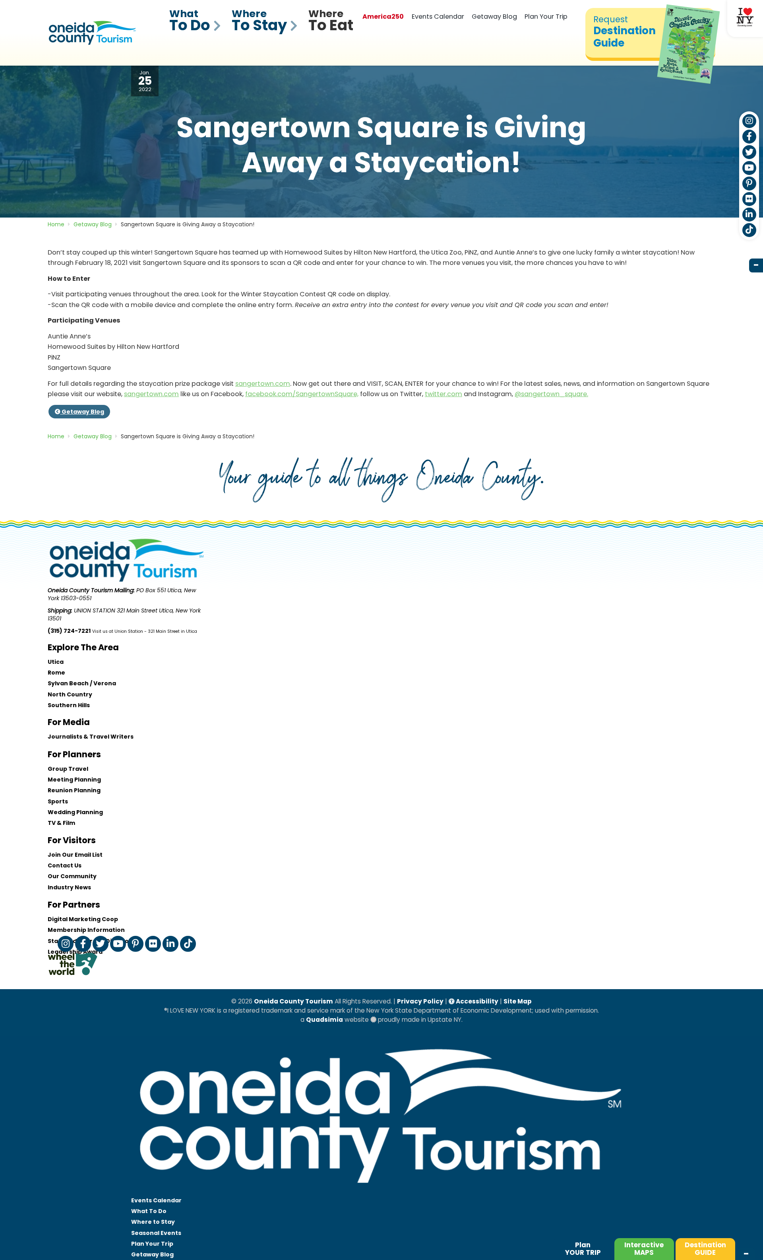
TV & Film (61, 823)
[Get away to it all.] (381, 1191)
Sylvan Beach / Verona (82, 683)
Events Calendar (438, 16)
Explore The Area (83, 647)
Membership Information (86, 930)
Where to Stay (153, 1222)
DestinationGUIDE (705, 1248)
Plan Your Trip (546, 16)
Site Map (518, 1001)
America (383, 16)
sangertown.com (262, 383)
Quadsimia (324, 1019)
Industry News (69, 887)
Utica (56, 662)
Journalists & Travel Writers (91, 737)
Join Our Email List (75, 855)
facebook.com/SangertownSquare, (301, 394)
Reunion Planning (74, 790)
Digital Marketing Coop (83, 919)
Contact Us (64, 865)
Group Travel (68, 769)
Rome (56, 673)
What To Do (149, 1211)
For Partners (74, 904)
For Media (69, 722)
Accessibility (476, 1001)
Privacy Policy (420, 1001)
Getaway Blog (494, 16)
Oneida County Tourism (293, 1001)
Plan (583, 1248)
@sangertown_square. (551, 394)
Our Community (72, 876)
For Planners (74, 754)
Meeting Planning (74, 780)
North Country (70, 694)
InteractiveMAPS (644, 1248)
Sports (58, 801)
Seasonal (156, 1233)
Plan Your (152, 1244)
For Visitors (72, 840)
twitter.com (443, 394)
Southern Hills (69, 705)
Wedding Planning (75, 812)
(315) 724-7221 (69, 631)
